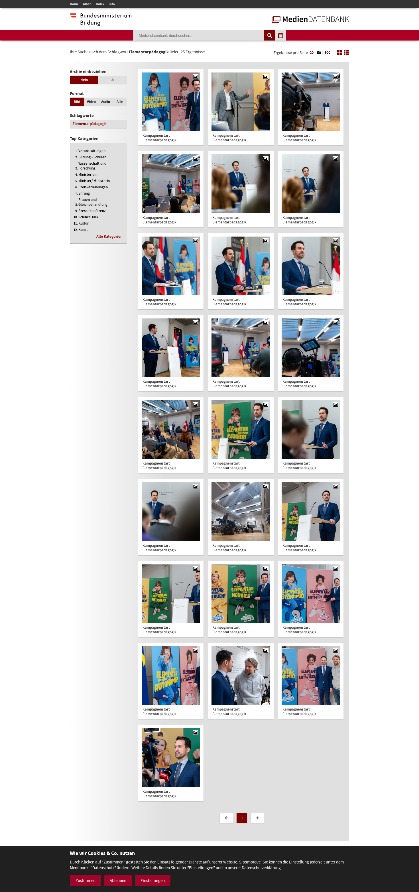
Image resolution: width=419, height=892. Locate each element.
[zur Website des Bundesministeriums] (100, 23)
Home (74, 4)
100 (327, 52)
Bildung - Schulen (92, 157)
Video (91, 101)
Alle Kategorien (109, 236)
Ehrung (84, 193)
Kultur (83, 223)
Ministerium (87, 174)
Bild (77, 101)
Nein (84, 79)
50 (319, 52)
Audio (105, 101)
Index (100, 4)
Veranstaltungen (91, 150)
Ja (113, 79)
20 (312, 52)
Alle (120, 101)
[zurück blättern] (226, 818)
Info (112, 4)
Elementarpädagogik (90, 123)
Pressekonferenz (92, 210)
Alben (87, 4)
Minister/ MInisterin (94, 180)
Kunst (83, 229)
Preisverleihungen (93, 187)
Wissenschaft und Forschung (92, 166)
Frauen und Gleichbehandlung (92, 202)
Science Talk (88, 217)
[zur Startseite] (310, 20)
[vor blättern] (257, 818)
